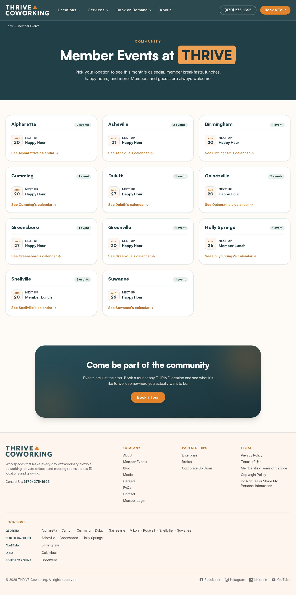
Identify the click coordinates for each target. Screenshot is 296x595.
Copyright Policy (253, 475)
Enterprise (189, 455)
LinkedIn (260, 580)
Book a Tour (275, 10)
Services (96, 10)
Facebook (212, 580)
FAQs (127, 488)
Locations (67, 10)
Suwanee (184, 530)
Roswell (149, 530)
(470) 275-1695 (37, 482)
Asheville (48, 538)
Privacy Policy (251, 455)
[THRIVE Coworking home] (28, 10)
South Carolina (18, 560)
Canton (67, 530)
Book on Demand (132, 10)
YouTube (283, 580)
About (165, 10)
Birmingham (50, 545)
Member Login (134, 501)
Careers (129, 481)
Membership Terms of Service (264, 468)
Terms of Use (251, 462)
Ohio (9, 553)
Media (128, 475)
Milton (134, 530)
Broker (187, 462)
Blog (126, 468)
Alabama (12, 545)
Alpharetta (49, 530)
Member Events (135, 462)
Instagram (237, 580)
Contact (129, 494)
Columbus (49, 553)
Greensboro (69, 538)
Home (10, 26)
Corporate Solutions (197, 468)
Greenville (49, 560)
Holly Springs (93, 538)
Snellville (166, 530)
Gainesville (117, 530)
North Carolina (18, 538)
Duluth (100, 530)
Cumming (84, 530)
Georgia (12, 530)
